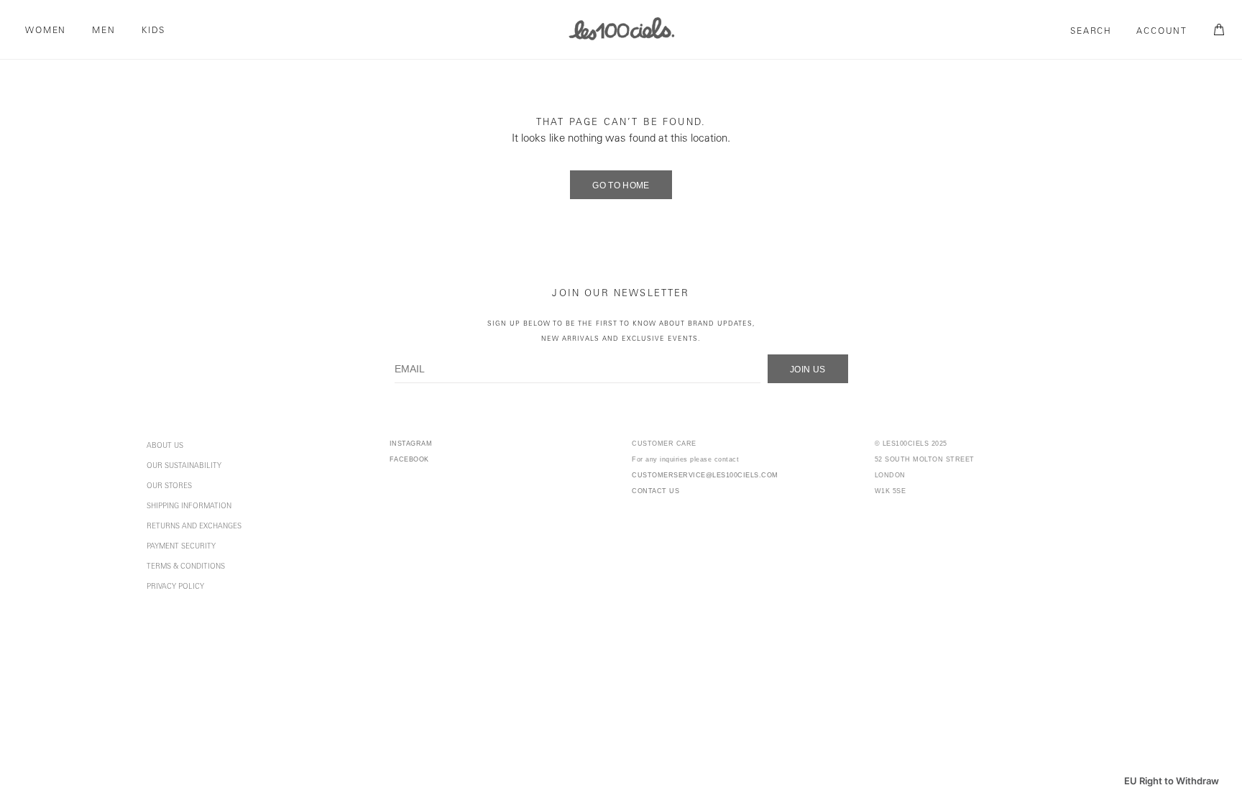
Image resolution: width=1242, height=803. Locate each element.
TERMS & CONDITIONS (186, 567)
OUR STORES (169, 486)
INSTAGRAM (411, 443)
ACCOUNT (1161, 31)
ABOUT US (165, 446)
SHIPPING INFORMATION (189, 506)
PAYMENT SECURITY (181, 547)
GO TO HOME (621, 185)
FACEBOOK (409, 459)
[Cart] (1217, 30)
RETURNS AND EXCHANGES (194, 527)
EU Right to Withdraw (1171, 780)
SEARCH (1091, 31)
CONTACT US (655, 491)
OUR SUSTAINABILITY (184, 466)
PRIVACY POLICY (175, 587)
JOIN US (808, 369)
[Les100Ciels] (621, 28)
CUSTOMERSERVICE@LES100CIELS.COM (705, 475)
